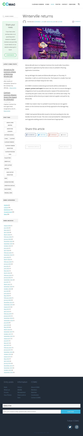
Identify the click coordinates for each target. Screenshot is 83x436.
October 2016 (7, 354)
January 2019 (7, 316)
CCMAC (6, 138)
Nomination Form (9, 182)
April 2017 (6, 345)
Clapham (12, 138)
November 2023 (8, 255)
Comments (77, 21)
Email (65, 134)
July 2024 (6, 248)
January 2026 (7, 239)
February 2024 (8, 252)
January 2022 (7, 277)
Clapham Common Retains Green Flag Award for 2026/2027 (10, 95)
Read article (12, 88)
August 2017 (7, 338)
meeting (6, 168)
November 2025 (8, 243)
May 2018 (6, 327)
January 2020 (7, 300)
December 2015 (8, 365)
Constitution (35, 395)
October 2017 (7, 334)
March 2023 (7, 259)
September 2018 (8, 320)
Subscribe (72, 4)
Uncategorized (8, 212)
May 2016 (6, 359)
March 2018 (7, 329)
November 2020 (8, 286)
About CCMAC (35, 387)
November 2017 (8, 332)
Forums (6, 392)
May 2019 (6, 309)
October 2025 (7, 246)
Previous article (33, 146)
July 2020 (6, 291)
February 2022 (8, 275)
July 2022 (6, 266)
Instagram (76, 427)
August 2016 (7, 356)
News (52, 4)
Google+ (54, 134)
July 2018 (6, 322)
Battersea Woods (9, 135)
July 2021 (6, 282)
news (5, 178)
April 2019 (6, 311)
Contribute (10, 55)
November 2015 (8, 368)
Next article (64, 146)
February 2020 (8, 298)
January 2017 (7, 350)
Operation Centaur (9, 185)
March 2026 (7, 234)
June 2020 (6, 293)
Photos (58, 4)
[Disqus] (48, 178)
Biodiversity (7, 209)
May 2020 (6, 295)
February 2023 (8, 261)
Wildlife (6, 205)
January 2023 (7, 264)
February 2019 (8, 313)
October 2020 (7, 289)
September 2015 (8, 372)
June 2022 (6, 268)
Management (22, 392)
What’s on (7, 390)
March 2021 (7, 284)
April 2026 (6, 232)
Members (34, 390)
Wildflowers (7, 189)
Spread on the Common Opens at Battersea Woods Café (10, 72)
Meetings (34, 392)
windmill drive (8, 193)
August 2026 (7, 225)
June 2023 (6, 257)
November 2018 (8, 318)
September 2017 (8, 336)
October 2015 (7, 370)
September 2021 (8, 280)
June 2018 (6, 325)
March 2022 (7, 273)
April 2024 (6, 250)
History (20, 387)
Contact (65, 4)
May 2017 (6, 343)
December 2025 (8, 241)
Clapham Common (9, 142)
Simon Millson (50, 21)
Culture (59, 21)
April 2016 (6, 361)
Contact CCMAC (36, 397)
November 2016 (8, 352)
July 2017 (6, 341)
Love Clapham (8, 165)
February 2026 (8, 237)
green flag (7, 161)
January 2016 (7, 363)
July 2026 (6, 228)
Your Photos (8, 395)
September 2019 (8, 304)
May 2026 (6, 230)
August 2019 (7, 307)
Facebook (31, 134)
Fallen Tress (7, 158)
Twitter (42, 134)
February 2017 (8, 347)
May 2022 (6, 271)
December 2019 (8, 302)
